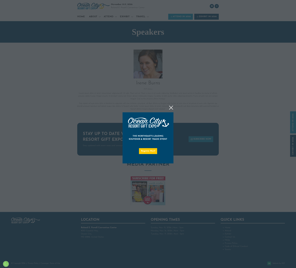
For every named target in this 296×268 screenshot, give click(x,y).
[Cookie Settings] (6, 264)
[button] (171, 108)
